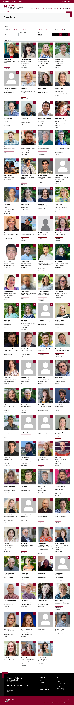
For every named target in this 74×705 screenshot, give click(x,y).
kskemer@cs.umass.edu (25, 604)
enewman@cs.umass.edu (25, 461)
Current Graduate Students (62, 683)
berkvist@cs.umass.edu (59, 63)
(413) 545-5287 (58, 437)
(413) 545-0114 (23, 238)
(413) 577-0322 (58, 125)
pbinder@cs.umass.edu (8, 604)
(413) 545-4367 (24, 463)
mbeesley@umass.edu (25, 661)
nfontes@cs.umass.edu (8, 238)
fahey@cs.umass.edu (25, 209)
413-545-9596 (6, 94)
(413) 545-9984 (41, 152)
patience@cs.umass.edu (8, 295)
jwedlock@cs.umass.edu (8, 661)
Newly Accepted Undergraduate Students (62, 689)
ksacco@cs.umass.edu (42, 577)
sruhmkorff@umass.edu (8, 577)
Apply (65, 1)
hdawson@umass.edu (8, 179)
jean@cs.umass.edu (24, 325)
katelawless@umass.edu (59, 381)
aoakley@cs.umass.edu (59, 461)
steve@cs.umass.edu (25, 152)
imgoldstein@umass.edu (25, 265)
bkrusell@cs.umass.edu (25, 354)
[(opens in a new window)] (8, 686)
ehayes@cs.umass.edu (8, 520)
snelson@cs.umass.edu (8, 461)
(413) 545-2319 (41, 210)
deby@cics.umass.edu (8, 408)
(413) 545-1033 (41, 520)
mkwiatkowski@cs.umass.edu (43, 352)
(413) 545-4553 (24, 663)
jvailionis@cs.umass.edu (42, 631)
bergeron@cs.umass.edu (42, 63)
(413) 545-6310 (24, 327)
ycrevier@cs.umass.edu (59, 152)
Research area (23, 32)
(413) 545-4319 (6, 356)
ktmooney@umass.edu (59, 436)
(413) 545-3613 (41, 65)
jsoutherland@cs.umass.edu (43, 604)
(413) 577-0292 (41, 579)
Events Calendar (44, 687)
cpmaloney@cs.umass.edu (43, 410)
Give (69, 1)
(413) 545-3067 (41, 383)
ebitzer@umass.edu (24, 95)
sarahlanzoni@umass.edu (8, 381)
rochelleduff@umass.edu (8, 209)
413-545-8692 (58, 326)
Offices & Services (44, 689)
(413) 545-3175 (6, 522)
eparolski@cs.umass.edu (59, 491)
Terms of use (68, 702)
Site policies (43, 702)
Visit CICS (42, 677)
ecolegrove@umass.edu (25, 63)
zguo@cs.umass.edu (41, 268)
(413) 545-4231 (6, 463)
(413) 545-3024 (7, 240)
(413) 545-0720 (41, 298)
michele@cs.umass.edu (59, 547)
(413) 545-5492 (41, 270)
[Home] (4, 11)
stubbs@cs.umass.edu (8, 634)
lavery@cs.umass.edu (42, 381)
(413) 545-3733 (58, 579)
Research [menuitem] (40, 8)
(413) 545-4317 (6, 606)
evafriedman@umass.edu (42, 236)
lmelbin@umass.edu (7, 324)
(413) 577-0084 (58, 463)
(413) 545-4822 (24, 267)
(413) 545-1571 (58, 238)
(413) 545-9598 (7, 66)
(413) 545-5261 (24, 550)
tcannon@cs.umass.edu (42, 463)
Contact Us (42, 682)
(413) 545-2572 (24, 579)
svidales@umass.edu (59, 633)
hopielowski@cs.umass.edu (9, 490)
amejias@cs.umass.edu (8, 436)
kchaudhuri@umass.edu (42, 123)
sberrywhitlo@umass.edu (8, 92)
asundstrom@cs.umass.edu (26, 634)
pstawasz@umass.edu (59, 605)
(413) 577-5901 (58, 493)
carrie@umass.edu (58, 295)
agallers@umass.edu (59, 236)
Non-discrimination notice (54, 702)
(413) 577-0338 (24, 182)
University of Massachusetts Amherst (63, 699)
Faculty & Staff (60, 686)
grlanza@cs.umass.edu (59, 352)
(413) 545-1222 (40, 492)
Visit (62, 1)
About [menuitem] (61, 8)
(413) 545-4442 (24, 124)
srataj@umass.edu (41, 551)
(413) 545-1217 (23, 410)
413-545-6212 (23, 96)
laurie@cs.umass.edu (59, 179)
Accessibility (62, 702)
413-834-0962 (6, 636)
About (8, 11)
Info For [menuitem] (67, 8)
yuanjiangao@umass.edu (8, 265)
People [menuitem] (55, 8)
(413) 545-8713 (24, 356)
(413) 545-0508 (24, 154)
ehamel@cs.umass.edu (59, 265)
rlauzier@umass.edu (24, 381)
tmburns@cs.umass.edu (8, 123)
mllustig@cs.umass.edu (25, 408)
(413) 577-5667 (41, 464)
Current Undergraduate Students (62, 681)
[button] (41, 34)
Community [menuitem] (48, 8)
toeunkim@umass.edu (42, 324)
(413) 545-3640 (24, 65)
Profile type (39, 32)
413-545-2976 (23, 636)
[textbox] (28, 34)
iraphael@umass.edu (25, 549)
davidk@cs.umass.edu (8, 354)
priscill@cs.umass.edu (59, 577)
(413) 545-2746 (58, 181)
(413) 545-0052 (7, 297)
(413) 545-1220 (6, 410)
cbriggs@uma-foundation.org (60, 93)
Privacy (47, 702)
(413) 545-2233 (7, 549)
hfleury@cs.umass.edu (59, 209)
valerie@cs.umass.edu (25, 122)
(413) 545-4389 (58, 549)
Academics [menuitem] (32, 8)
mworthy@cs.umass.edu (42, 663)
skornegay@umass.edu (59, 324)
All (9, 29)
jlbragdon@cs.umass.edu (42, 92)
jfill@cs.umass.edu (41, 208)
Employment (43, 684)
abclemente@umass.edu (59, 123)
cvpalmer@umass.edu (25, 490)
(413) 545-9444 (24, 606)
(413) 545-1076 (6, 492)
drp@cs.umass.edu (41, 490)
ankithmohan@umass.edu (42, 436)
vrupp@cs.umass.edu (25, 577)
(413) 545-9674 (58, 65)
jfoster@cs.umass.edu (25, 236)
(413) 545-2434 (58, 154)
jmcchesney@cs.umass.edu (60, 408)
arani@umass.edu (7, 547)
